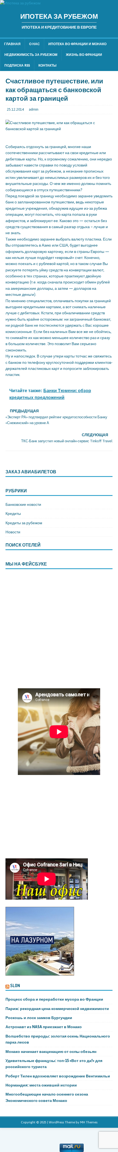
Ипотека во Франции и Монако (77, 44)
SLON (15, 985)
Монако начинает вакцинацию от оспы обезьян (51, 1051)
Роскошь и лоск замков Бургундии (38, 1017)
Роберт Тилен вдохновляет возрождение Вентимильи (57, 1076)
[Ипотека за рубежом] (20, 3)
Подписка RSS (17, 65)
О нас (34, 44)
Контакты (47, 65)
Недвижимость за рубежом (30, 55)
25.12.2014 (15, 109)
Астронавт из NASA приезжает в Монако (43, 1027)
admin (33, 109)
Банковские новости (23, 504)
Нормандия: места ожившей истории (41, 1085)
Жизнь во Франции (84, 55)
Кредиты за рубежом (23, 523)
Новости (12, 532)
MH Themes (88, 1122)
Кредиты (13, 513)
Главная (12, 44)
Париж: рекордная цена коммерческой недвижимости (57, 1008)
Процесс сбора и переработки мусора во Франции (54, 999)
